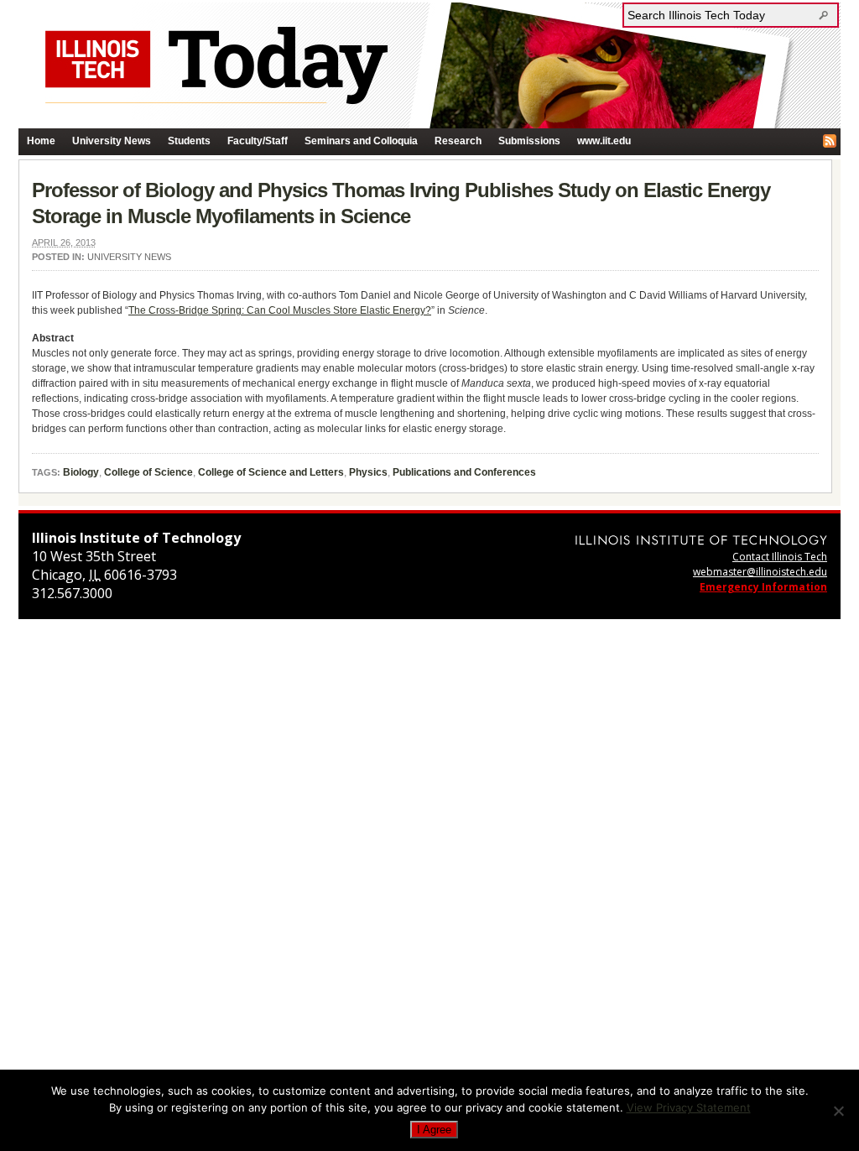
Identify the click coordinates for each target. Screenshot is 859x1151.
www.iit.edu (604, 141)
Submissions (529, 141)
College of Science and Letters (271, 472)
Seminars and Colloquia (361, 141)
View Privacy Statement (689, 1107)
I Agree (434, 1129)
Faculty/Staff (257, 141)
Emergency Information (763, 587)
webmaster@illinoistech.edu (760, 572)
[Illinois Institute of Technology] (701, 539)
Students (189, 141)
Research (458, 141)
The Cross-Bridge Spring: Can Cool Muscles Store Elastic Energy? (279, 310)
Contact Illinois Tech (779, 556)
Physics (368, 472)
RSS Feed (829, 141)
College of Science (148, 472)
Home (41, 141)
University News (111, 141)
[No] (838, 1110)
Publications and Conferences (464, 472)
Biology (81, 472)
